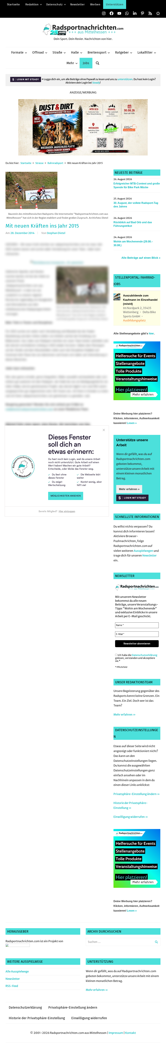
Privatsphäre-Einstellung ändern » (136, 794)
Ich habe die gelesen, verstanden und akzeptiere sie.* (136, 658)
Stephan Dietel (56, 233)
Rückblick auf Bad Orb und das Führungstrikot (132, 224)
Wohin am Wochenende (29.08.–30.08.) (133, 243)
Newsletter (77, 4)
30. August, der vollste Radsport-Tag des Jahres (135, 205)
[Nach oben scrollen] (160, 1042)
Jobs (86, 63)
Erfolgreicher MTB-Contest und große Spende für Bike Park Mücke (136, 185)
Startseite (13, 4)
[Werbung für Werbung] (136, 399)
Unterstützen (114, 4)
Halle (75, 52)
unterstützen (125, 79)
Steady (96, 82)
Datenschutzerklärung (144, 655)
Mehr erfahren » (129, 489)
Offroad (38, 52)
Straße (57, 52)
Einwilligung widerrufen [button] (89, 1018)
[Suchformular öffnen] (97, 63)
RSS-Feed (12, 986)
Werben (95, 4)
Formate (17, 52)
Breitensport (97, 52)
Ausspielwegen (143, 551)
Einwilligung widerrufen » (130, 817)
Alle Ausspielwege (17, 971)
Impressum (116, 1033)
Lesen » (132, 423)
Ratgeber (122, 52)
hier (151, 333)
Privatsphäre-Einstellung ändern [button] (72, 1007)
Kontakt (130, 1033)
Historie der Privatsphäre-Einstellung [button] (37, 1018)
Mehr (70, 63)
